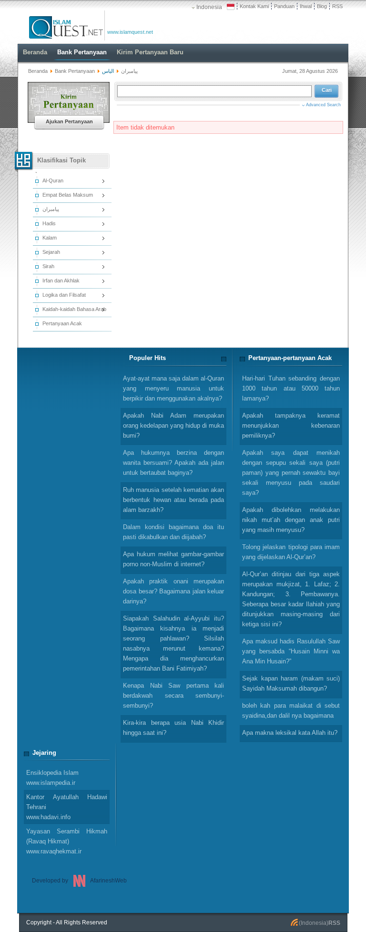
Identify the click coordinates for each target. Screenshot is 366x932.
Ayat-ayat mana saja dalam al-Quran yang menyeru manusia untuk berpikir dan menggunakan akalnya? (173, 388)
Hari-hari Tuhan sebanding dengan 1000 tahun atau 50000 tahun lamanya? (291, 388)
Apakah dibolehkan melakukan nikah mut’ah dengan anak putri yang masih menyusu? (291, 519)
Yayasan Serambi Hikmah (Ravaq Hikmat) (66, 841)
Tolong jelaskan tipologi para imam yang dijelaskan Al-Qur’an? (291, 552)
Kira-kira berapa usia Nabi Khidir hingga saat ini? (173, 727)
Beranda (38, 71)
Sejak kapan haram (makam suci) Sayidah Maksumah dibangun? (291, 683)
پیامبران (129, 71)
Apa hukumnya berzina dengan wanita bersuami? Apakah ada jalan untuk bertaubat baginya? (173, 462)
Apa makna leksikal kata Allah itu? (289, 732)
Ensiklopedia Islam (52, 777)
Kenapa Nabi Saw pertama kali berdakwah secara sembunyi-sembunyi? (173, 695)
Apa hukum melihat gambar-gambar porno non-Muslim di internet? (173, 559)
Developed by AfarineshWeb (79, 880)
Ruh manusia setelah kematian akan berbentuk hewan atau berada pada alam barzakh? (173, 499)
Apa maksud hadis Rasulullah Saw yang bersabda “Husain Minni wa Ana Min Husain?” (291, 651)
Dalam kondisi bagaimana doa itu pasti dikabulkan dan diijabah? (173, 532)
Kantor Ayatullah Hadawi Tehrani (66, 807)
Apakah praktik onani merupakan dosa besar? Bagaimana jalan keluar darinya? (173, 591)
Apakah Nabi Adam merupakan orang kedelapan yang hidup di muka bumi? (173, 425)
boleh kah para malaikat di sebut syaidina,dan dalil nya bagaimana (291, 710)
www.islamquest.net (130, 32)
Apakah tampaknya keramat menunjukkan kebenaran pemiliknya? (291, 425)
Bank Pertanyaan (75, 71)
